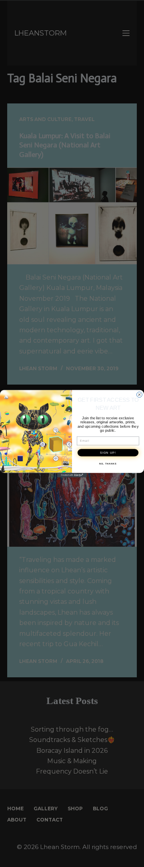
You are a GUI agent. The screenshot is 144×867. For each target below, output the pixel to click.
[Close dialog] (139, 394)
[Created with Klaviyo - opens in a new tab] (72, 475)
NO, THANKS (108, 463)
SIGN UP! (108, 452)
